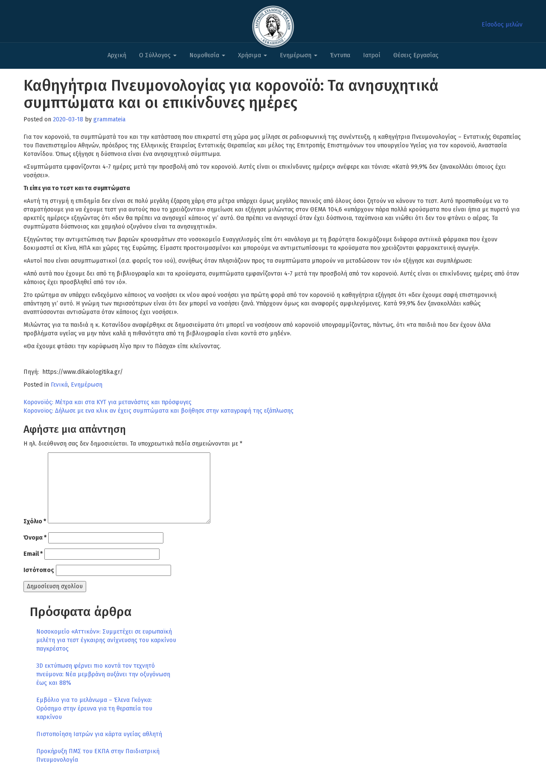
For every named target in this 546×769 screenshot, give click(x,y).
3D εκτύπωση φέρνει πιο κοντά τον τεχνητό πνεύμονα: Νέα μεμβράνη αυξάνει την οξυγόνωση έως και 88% (103, 674)
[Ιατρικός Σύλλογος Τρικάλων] (273, 24)
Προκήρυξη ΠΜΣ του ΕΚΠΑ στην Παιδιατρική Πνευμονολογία (98, 755)
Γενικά (59, 384)
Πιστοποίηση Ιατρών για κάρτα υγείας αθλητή (99, 734)
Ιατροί (371, 55)
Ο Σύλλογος (155, 55)
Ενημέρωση (296, 55)
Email (33, 554)
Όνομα (34, 537)
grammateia (109, 119)
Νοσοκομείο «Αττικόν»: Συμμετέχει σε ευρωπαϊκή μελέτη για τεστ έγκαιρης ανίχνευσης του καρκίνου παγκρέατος (106, 640)
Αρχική (116, 55)
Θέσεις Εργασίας (416, 55)
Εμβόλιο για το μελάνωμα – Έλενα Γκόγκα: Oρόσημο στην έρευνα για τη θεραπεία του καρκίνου (94, 708)
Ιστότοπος (38, 570)
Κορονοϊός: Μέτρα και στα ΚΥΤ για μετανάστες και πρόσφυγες (107, 402)
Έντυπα (340, 55)
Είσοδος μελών (502, 24)
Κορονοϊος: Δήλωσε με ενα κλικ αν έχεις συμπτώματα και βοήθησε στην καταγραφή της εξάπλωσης (158, 410)
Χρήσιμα (250, 55)
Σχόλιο (34, 521)
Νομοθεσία (205, 55)
